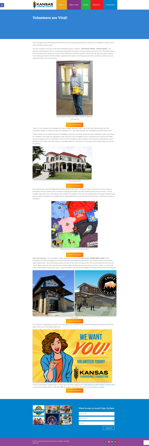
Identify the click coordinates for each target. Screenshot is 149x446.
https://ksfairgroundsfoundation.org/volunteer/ (99, 384)
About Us (96, 5)
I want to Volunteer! (74, 125)
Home (61, 5)
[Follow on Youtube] (115, 442)
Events (85, 5)
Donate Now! (110, 5)
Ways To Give (74, 5)
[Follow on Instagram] (109, 442)
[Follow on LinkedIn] (112, 442)
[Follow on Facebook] (106, 442)
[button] (2, 5)
